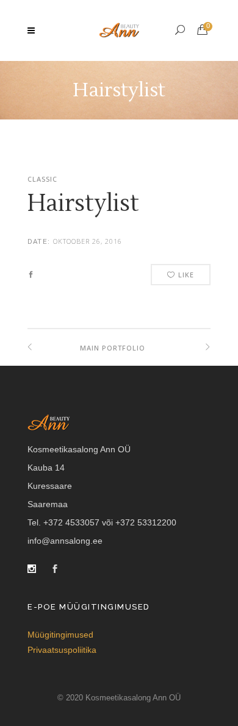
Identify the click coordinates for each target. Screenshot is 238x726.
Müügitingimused (60, 634)
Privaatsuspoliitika (61, 650)
